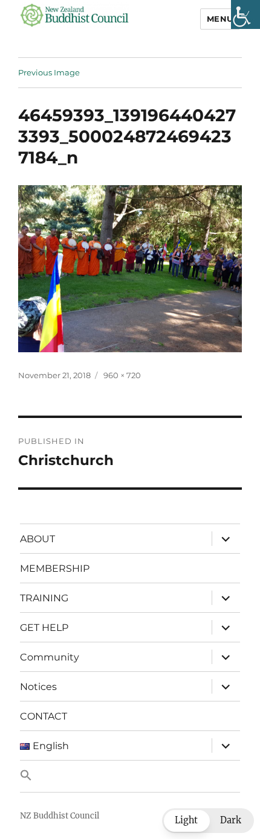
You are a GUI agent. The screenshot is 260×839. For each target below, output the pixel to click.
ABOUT (37, 539)
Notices (38, 686)
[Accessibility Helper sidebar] (245, 14)
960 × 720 (122, 375)
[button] (130, 776)
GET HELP (44, 627)
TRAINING (44, 598)
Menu (220, 19)
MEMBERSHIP (54, 568)
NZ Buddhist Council (59, 816)
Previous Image (49, 72)
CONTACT (43, 716)
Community (49, 657)
